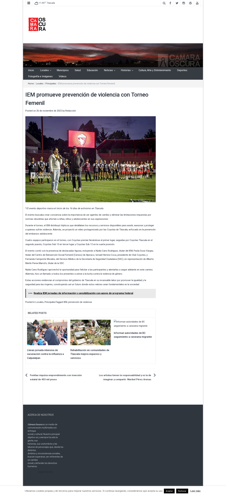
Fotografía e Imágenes (40, 76)
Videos (62, 76)
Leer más (195, 491)
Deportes (182, 70)
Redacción (70, 110)
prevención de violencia (80, 302)
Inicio (31, 70)
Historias (126, 70)
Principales (51, 83)
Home (31, 83)
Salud (78, 70)
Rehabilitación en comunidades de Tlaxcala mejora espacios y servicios (89, 354)
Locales (44, 70)
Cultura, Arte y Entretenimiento (155, 70)
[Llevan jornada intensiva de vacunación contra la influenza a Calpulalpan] (47, 332)
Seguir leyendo (45, 472)
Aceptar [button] (169, 491)
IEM (65, 302)
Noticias (108, 70)
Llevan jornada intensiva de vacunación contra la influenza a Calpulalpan (45, 354)
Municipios (63, 70)
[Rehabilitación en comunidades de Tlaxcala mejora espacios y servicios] (90, 332)
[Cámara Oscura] (113, 55)
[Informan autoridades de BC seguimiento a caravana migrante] (134, 323)
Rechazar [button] (182, 491)
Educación (92, 70)
